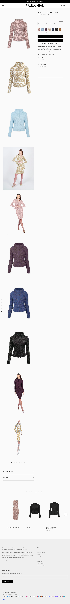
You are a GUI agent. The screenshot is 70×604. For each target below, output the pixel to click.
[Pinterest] (45, 71)
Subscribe (7, 581)
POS (4, 594)
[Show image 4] (16, 462)
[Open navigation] (3, 5)
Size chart (61, 21)
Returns (6, 477)
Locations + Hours (41, 552)
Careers (38, 554)
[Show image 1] (11, 462)
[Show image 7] (21, 462)
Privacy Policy (40, 561)
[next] (65, 514)
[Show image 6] (19, 462)
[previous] (4, 514)
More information (44, 76)
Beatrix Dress (44, 54)
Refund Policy (40, 556)
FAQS (38, 547)
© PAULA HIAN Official (9, 592)
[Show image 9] (24, 462)
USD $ (4, 589)
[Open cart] (67, 5)
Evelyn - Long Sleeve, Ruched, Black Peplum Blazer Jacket (52, 527)
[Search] (64, 5)
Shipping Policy (40, 559)
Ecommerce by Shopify (12, 594)
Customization (8, 471)
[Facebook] (42, 71)
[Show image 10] (26, 462)
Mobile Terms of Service (42, 565)
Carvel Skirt (51, 54)
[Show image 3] (14, 462)
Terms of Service (40, 563)
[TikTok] (9, 560)
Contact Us (39, 550)
